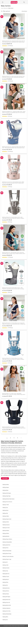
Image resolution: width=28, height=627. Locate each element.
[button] (2, 2)
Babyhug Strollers (6, 530)
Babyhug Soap (5, 570)
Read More (5, 478)
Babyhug (14, 625)
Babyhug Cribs (5, 513)
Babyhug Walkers (6, 533)
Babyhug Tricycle (6, 576)
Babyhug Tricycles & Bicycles (8, 556)
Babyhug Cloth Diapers (7, 493)
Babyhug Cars (5, 619)
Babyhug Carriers (6, 521)
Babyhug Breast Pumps (7, 553)
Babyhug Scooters (6, 567)
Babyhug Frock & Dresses (7, 501)
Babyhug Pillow (5, 582)
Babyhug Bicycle (6, 579)
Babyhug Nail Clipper (6, 596)
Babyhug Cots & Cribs (6, 611)
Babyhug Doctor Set (6, 602)
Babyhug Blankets (6, 536)
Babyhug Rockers (6, 590)
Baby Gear (6, 8)
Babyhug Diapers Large (7, 559)
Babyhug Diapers (6, 487)
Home (2, 8)
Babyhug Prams (5, 547)
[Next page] (21, 437)
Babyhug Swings (6, 593)
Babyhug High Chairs (6, 544)
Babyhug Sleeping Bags (7, 550)
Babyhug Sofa (5, 585)
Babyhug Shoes (5, 510)
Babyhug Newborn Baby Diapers (8, 498)
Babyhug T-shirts (6, 504)
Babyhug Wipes (5, 490)
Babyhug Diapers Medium (7, 539)
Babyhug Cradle (5, 565)
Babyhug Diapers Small (7, 519)
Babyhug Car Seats (6, 527)
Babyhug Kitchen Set (6, 599)
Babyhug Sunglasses (6, 608)
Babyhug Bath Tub (6, 573)
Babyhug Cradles (6, 516)
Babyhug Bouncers (6, 588)
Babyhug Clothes (6, 484)
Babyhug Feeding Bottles (7, 542)
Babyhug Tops (5, 507)
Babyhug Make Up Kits (7, 605)
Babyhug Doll (5, 562)
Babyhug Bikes (5, 616)
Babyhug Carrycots (6, 524)
